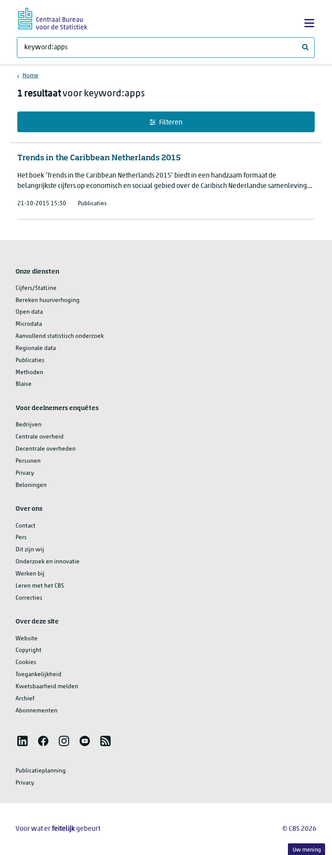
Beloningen (31, 485)
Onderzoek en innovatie (48, 562)
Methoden (29, 372)
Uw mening (307, 850)
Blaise (24, 384)
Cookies (26, 662)
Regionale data (36, 348)
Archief (25, 699)
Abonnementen (36, 711)
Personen (28, 461)
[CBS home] (52, 17)
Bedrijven (29, 425)
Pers (21, 537)
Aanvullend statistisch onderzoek (60, 336)
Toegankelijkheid (38, 674)
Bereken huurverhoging (48, 300)
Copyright (29, 650)
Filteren (170, 122)
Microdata (29, 324)
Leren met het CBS (40, 586)
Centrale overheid (40, 437)
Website (27, 639)
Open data (29, 312)
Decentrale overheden (46, 449)
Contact (25, 526)
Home (30, 76)
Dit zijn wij (30, 550)
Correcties (29, 598)
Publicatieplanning (41, 771)
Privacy (25, 473)
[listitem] (22, 741)
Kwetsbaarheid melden (47, 687)
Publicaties (30, 360)
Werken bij (30, 574)
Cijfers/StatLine (36, 288)
